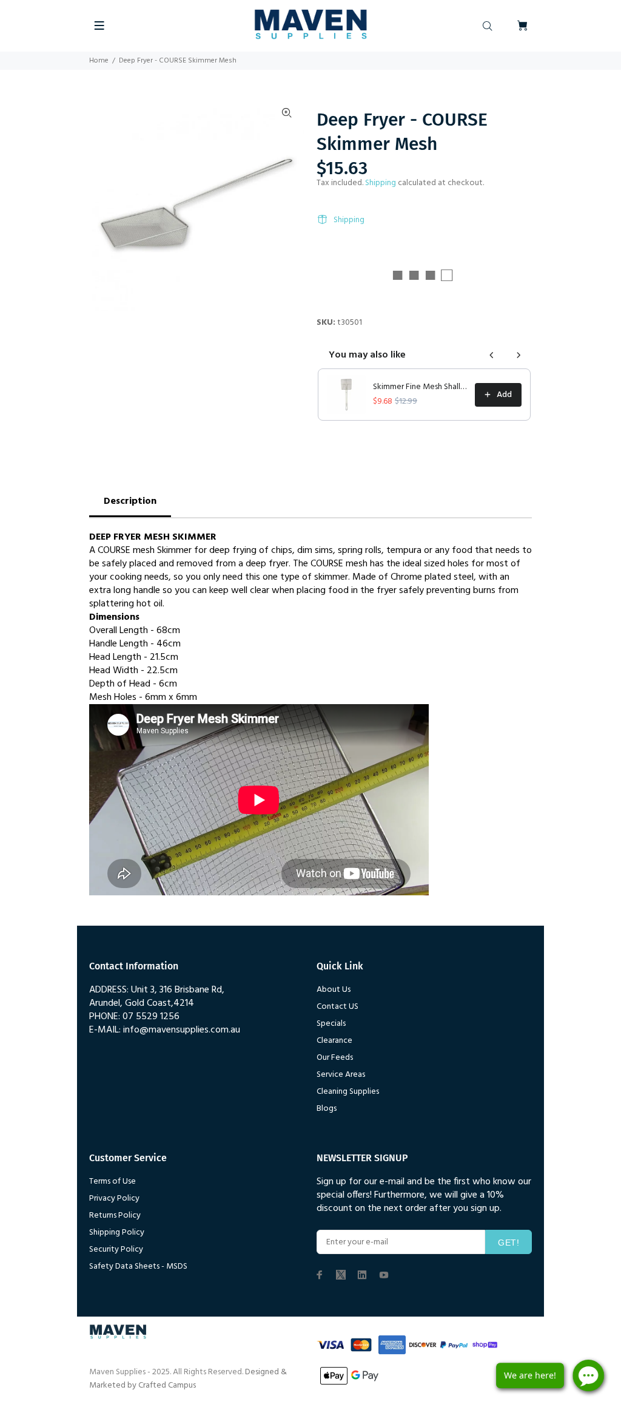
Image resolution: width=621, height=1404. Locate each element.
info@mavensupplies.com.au (181, 1030)
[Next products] (518, 355)
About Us (334, 990)
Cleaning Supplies (348, 1092)
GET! (508, 1242)
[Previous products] (491, 355)
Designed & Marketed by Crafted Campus (188, 1378)
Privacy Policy (114, 1199)
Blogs (327, 1109)
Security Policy (116, 1249)
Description (130, 501)
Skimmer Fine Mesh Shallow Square (420, 387)
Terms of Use (112, 1182)
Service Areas (341, 1075)
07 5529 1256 (151, 1017)
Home (99, 61)
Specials (331, 1024)
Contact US (337, 1007)
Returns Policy (115, 1216)
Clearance (334, 1041)
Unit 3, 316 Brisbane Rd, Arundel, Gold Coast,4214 (156, 996)
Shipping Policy (116, 1233)
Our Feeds (335, 1058)
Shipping (380, 183)
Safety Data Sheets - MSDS (138, 1266)
